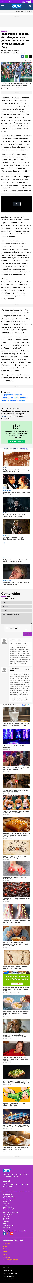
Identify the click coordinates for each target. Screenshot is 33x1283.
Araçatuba (6, 1243)
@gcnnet (10, 1231)
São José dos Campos (10, 1260)
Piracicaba (6, 1257)
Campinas (6, 1249)
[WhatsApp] (26, 56)
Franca (5, 1251)
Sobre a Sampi (7, 1268)
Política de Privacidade (10, 1273)
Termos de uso (7, 1270)
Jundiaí (5, 1254)
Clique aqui (5, 416)
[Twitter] (30, 56)
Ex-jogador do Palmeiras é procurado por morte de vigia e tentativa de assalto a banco (14, 397)
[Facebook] (22, 56)
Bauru (5, 1246)
